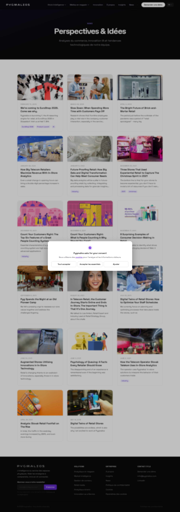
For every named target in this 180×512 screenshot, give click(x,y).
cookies (79, 257)
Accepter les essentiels (90, 264)
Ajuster (116, 264)
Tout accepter (64, 264)
